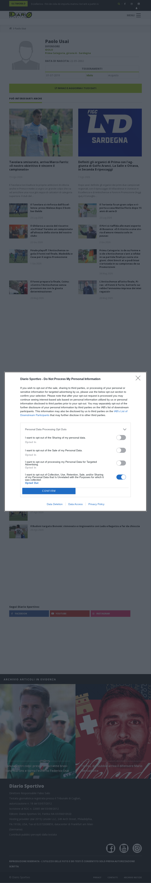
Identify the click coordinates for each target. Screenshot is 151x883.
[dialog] (75, 441)
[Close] (139, 379)
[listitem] (75, 429)
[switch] (121, 437)
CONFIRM (49, 491)
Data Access (75, 504)
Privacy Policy (96, 504)
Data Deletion (55, 504)
